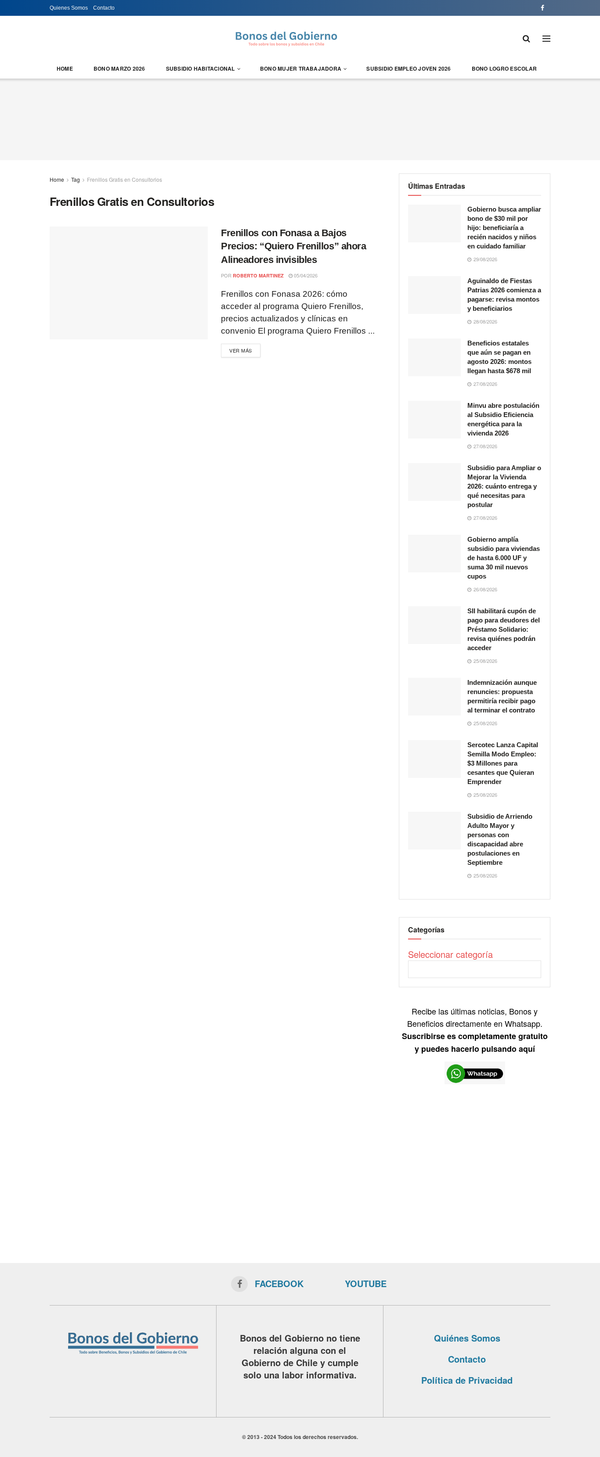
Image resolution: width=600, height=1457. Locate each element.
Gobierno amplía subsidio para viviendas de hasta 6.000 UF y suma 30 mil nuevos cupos (503, 558)
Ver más (240, 350)
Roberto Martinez (258, 275)
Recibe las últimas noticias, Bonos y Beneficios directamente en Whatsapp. (475, 1029)
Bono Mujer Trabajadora (300, 68)
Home (65, 68)
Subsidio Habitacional (200, 68)
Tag (75, 179)
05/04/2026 (305, 275)
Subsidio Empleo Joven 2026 (408, 68)
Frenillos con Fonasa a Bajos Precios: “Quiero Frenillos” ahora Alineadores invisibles (293, 246)
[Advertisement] (300, 118)
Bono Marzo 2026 (119, 68)
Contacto (104, 8)
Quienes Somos (69, 8)
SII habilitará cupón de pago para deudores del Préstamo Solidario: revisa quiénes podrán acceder (503, 629)
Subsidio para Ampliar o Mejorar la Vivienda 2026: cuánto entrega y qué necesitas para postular (504, 486)
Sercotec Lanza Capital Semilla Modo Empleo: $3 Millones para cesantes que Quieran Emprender (502, 763)
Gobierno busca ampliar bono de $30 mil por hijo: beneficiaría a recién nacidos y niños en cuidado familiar (504, 227)
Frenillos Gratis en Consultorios (124, 179)
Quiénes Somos (467, 1337)
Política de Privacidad (467, 1380)
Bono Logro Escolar (504, 68)
